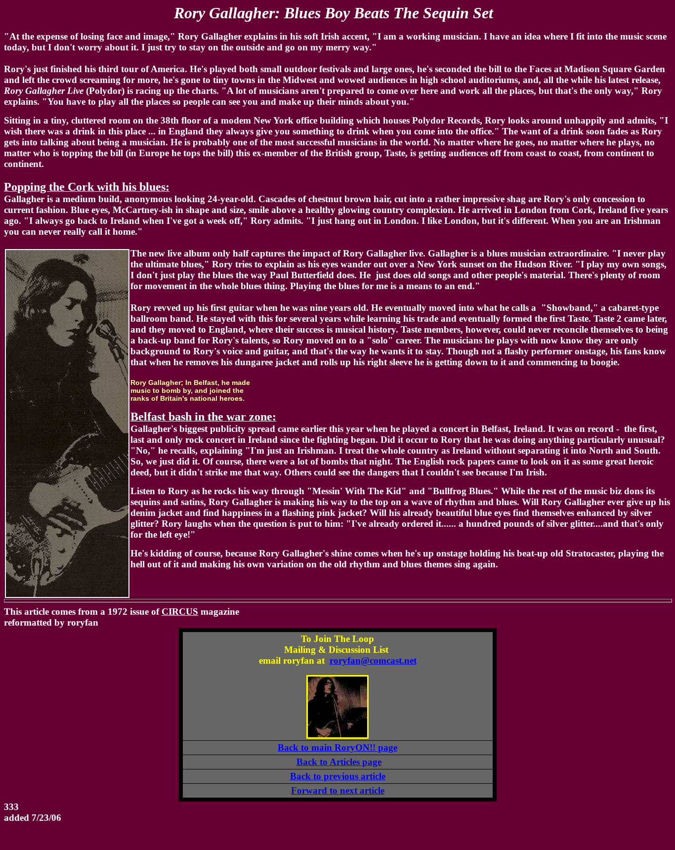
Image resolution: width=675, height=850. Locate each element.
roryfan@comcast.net (373, 660)
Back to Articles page (338, 762)
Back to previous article (337, 776)
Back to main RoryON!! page (337, 747)
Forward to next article (337, 790)
